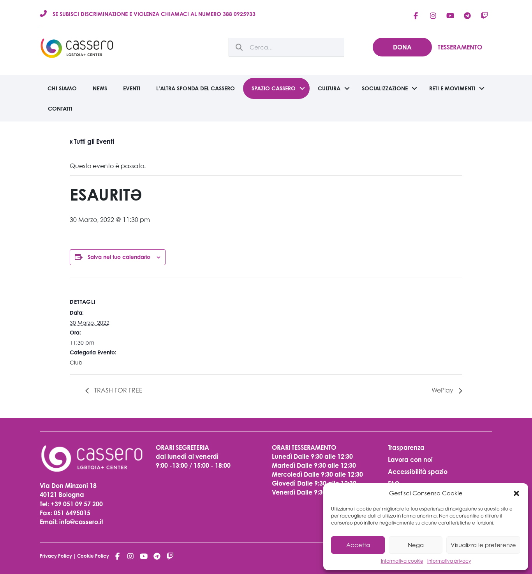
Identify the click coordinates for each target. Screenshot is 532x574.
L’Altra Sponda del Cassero (195, 88)
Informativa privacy (449, 561)
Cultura (329, 88)
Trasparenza (406, 447)
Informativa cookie (402, 561)
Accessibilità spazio (417, 471)
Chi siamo (62, 88)
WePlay (443, 390)
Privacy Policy (56, 556)
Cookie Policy (93, 556)
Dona (402, 47)
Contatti (60, 108)
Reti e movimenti (452, 88)
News (100, 88)
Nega (416, 544)
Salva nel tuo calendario (119, 257)
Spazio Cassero (274, 88)
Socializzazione (385, 88)
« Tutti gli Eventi (92, 141)
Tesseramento (460, 47)
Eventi (131, 88)
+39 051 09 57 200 (77, 504)
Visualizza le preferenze (483, 544)
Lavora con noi (410, 459)
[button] (516, 493)
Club (76, 362)
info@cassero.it (80, 522)
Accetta (358, 544)
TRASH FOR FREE (118, 390)
